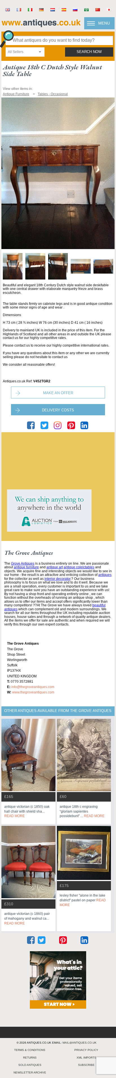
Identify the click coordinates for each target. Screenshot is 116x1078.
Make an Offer (58, 393)
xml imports (86, 1057)
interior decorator (57, 579)
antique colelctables (79, 567)
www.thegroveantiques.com (33, 692)
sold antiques (29, 1064)
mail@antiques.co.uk (80, 1042)
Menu (104, 23)
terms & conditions (29, 1050)
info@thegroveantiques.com (32, 687)
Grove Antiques (22, 563)
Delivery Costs (58, 410)
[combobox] (25, 52)
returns (30, 1057)
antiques (104, 575)
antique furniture (26, 567)
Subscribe (86, 1064)
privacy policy (86, 1050)
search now (89, 52)
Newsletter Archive (30, 1072)
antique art (54, 567)
